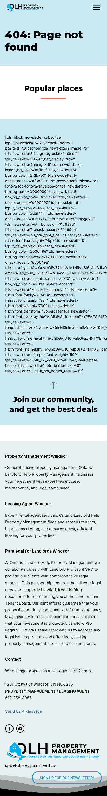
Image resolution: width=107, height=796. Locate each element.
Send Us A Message (24, 711)
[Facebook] (9, 728)
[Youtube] (20, 728)
